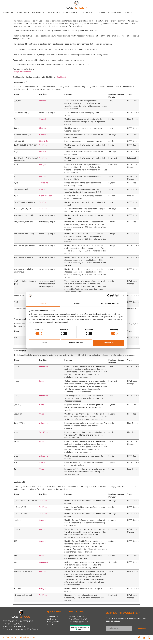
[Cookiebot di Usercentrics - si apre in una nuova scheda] (109, 296)
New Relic (43, 141)
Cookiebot (61, 77)
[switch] (64, 333)
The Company (22, 12)
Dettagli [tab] (76, 303)
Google (42, 164)
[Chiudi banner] (123, 296)
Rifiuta (44, 343)
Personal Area (114, 12)
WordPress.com (46, 196)
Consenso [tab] (43, 303)
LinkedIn (42, 100)
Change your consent (22, 72)
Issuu (41, 381)
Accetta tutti (108, 343)
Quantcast (43, 366)
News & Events (70, 12)
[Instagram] (149, 637)
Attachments (54, 12)
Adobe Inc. (43, 183)
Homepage (8, 12)
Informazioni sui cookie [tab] (110, 303)
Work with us (87, 12)
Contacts (101, 12)
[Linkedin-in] (144, 637)
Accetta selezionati (76, 343)
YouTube (43, 145)
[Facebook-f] (139, 637)
